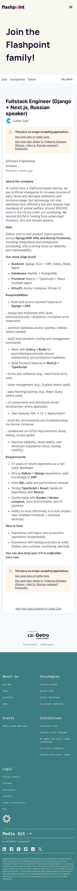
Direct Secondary (50, 697)
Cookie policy (47, 644)
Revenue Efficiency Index (55, 754)
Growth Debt (47, 690)
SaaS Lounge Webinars (15, 726)
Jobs (5, 703)
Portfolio (8, 697)
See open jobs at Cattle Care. (32, 136)
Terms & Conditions (14, 802)
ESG (4, 809)
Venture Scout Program (53, 732)
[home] (13, 7)
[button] (71, 7)
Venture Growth (48, 684)
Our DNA (7, 684)
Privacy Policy (11, 776)
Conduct (7, 796)
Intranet (8, 783)
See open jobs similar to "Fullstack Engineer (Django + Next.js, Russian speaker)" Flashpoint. (40, 145)
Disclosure (9, 789)
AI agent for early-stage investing (55, 740)
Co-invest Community (52, 703)
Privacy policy (30, 644)
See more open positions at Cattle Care (38, 608)
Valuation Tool (48, 726)
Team (5, 690)
